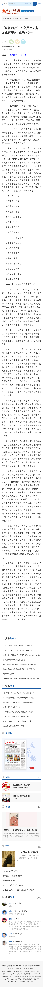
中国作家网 (7, 18)
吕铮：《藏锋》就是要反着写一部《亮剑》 (18, 646)
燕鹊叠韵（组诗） (19, 934)
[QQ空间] (17, 41)
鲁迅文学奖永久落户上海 (11, 707)
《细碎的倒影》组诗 (20, 911)
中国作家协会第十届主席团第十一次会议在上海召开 (21, 678)
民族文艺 (18, 18)
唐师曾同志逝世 (8, 674)
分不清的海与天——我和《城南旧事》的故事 (18, 890)
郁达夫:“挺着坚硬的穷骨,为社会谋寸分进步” (18, 721)
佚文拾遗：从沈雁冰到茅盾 (12, 876)
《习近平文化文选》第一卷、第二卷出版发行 (18, 693)
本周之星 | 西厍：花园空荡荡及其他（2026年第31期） (22, 655)
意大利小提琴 (17, 941)
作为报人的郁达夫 (9, 880)
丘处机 (23, 55)
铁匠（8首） (17, 903)
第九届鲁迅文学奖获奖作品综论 (14, 660)
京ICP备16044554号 (19, 966)
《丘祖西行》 (13, 55)
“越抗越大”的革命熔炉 (10, 871)
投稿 (5, 3)
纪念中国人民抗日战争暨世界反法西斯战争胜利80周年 (21, 786)
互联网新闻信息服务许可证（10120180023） (22, 968)
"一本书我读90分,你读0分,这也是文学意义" (18, 712)
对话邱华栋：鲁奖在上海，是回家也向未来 (18, 702)
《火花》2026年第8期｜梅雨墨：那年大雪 (17, 650)
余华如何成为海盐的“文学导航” (13, 726)
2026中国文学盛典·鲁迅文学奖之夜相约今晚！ (19, 698)
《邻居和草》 (17, 919)
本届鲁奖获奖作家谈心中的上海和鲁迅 (16, 716)
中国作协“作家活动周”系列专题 (21, 797)
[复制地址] (23, 41)
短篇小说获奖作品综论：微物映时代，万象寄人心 (20, 669)
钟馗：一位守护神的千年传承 (13, 885)
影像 (26, 18)
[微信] (11, 41)
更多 (39, 777)
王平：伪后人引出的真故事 (27, 852)
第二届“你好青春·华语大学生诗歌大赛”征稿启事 (19, 664)
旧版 (39, 4)
